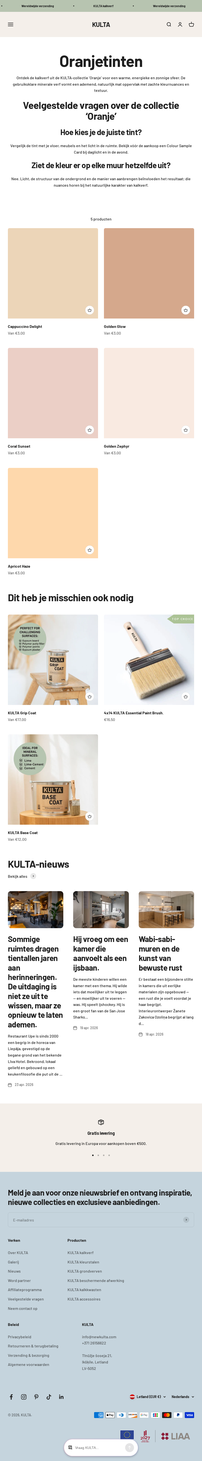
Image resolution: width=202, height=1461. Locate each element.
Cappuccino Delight (25, 326)
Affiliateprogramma (25, 1289)
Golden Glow (115, 326)
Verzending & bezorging (28, 1355)
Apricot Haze (19, 566)
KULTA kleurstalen (83, 1262)
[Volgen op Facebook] (11, 1397)
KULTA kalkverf (80, 1252)
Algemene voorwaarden (28, 1364)
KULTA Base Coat (23, 832)
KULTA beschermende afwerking (95, 1280)
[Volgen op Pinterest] (36, 1397)
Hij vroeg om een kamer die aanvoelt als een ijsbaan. (100, 953)
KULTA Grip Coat (22, 712)
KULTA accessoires (84, 1299)
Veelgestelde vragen (26, 1299)
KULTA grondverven (84, 1271)
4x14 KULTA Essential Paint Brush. (134, 712)
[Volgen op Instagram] (23, 1397)
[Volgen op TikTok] (49, 1397)
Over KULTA (18, 1252)
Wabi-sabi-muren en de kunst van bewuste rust (160, 953)
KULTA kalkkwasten (84, 1289)
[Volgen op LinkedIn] (61, 1397)
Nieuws (14, 1271)
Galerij (13, 1262)
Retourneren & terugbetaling (33, 1345)
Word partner (19, 1280)
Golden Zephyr (116, 446)
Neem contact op (22, 1308)
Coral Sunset (19, 446)
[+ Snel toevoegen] (89, 310)
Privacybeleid (19, 1336)
